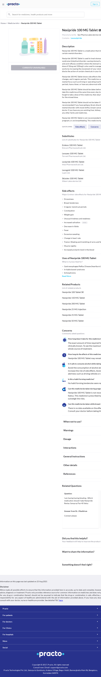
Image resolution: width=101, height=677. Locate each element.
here (61, 600)
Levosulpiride (76, 38)
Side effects (80, 127)
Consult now (38, 667)
